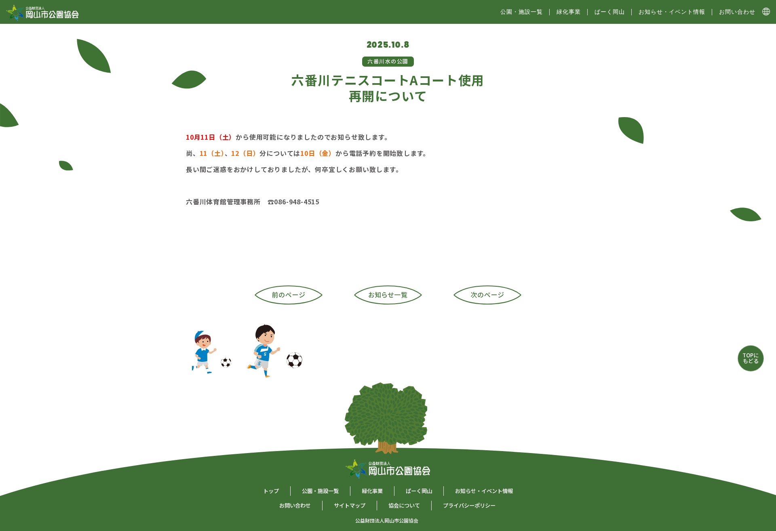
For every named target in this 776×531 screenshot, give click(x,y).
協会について (404, 505)
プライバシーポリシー (469, 505)
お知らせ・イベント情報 (672, 11)
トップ (271, 491)
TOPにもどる (750, 358)
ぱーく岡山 (610, 11)
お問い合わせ (737, 11)
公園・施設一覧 (320, 491)
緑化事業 (569, 11)
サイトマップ (349, 505)
